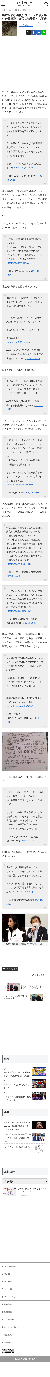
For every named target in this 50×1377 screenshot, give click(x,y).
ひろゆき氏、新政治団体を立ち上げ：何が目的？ (17, 1098)
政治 (6, 1069)
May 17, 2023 (33, 358)
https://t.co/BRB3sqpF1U (18, 611)
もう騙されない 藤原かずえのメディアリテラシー (31, 1189)
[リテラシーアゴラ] (9, 1192)
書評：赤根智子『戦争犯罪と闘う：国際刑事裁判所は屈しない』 (17, 1138)
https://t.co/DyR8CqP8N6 (18, 564)
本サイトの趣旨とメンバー (16, 1327)
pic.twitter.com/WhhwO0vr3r (20, 706)
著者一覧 (8, 1281)
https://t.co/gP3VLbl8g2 (22, 891)
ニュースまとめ (11, 969)
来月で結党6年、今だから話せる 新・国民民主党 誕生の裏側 (17, 1074)
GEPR (7, 1274)
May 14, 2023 (29, 623)
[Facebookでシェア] (33, 32)
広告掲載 (8, 1312)
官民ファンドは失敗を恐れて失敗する (17, 1086)
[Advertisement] (25, 62)
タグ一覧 (8, 1289)
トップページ (10, 1266)
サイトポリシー (11, 1297)
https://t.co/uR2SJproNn (18, 342)
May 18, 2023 (32, 492)
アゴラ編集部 (26, 25)
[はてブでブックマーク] (38, 32)
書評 (6, 1112)
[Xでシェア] (28, 32)
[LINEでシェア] (43, 32)
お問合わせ (9, 1319)
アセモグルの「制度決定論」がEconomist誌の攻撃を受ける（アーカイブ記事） (17, 1125)
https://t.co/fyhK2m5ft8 (24, 167)
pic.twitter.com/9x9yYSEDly (19, 484)
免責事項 (8, 1342)
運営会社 (8, 1335)
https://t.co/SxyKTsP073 (18, 263)
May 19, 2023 (27, 841)
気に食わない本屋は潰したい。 (17, 1146)
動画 (6, 1059)
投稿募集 (8, 1304)
